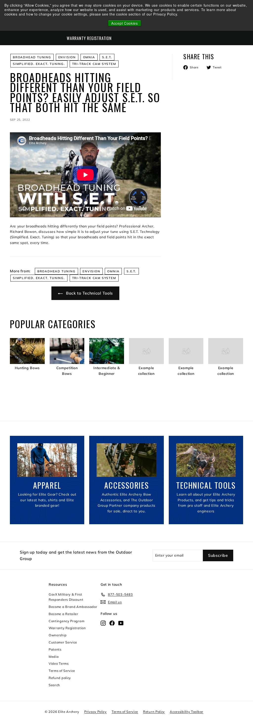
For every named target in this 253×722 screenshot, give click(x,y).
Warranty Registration (89, 38)
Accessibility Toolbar (186, 712)
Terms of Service (62, 671)
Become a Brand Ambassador (73, 607)
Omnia (89, 57)
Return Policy (154, 712)
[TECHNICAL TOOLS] (206, 460)
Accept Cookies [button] (124, 23)
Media (54, 657)
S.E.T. (107, 57)
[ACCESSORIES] (126, 460)
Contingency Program (66, 621)
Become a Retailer (63, 614)
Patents (55, 649)
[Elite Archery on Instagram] (103, 622)
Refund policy (60, 678)
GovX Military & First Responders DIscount (66, 597)
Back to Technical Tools (89, 293)
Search (54, 685)
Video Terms (59, 663)
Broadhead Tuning (32, 57)
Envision (67, 57)
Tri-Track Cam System (94, 64)
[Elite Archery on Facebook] (112, 622)
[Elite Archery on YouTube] (121, 622)
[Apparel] (47, 460)
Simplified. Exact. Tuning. (39, 64)
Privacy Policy (95, 712)
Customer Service (63, 642)
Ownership (57, 635)
